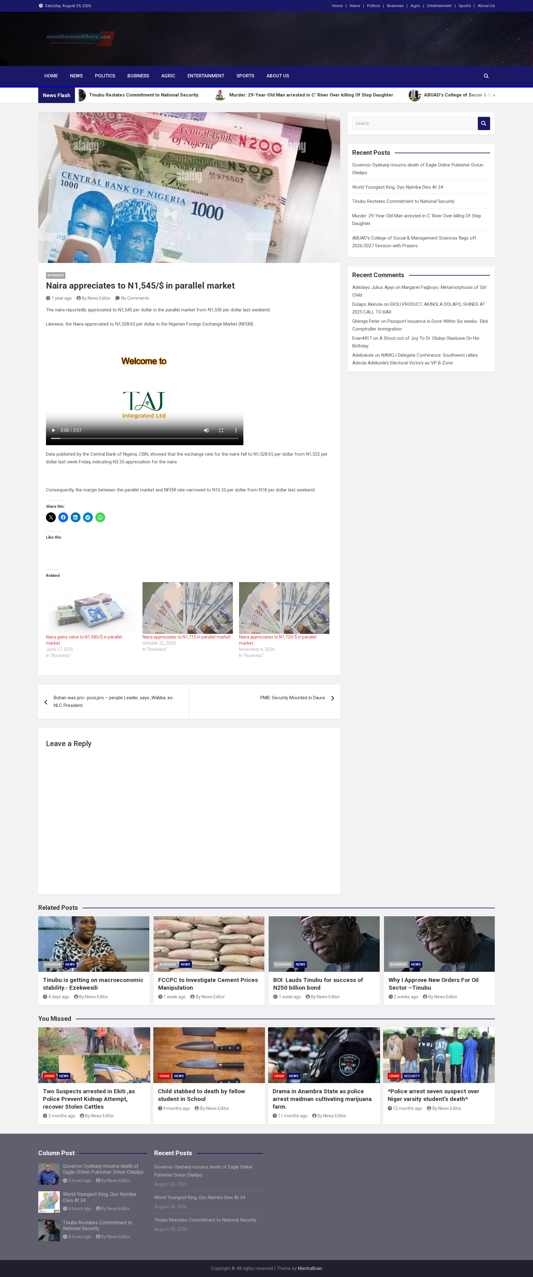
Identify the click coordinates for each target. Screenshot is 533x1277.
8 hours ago (79, 1236)
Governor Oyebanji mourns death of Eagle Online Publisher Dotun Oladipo (103, 1169)
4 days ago (58, 996)
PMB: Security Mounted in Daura (292, 697)
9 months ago (176, 1108)
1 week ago (174, 996)
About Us (486, 5)
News (355, 5)
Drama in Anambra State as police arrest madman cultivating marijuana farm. (322, 1099)
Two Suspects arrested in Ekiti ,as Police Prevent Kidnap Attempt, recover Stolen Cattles (89, 1099)
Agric (415, 5)
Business (395, 5)
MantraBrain (310, 1268)
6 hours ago (79, 1208)
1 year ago (62, 298)
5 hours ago (79, 1180)
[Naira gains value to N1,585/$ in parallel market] (91, 608)
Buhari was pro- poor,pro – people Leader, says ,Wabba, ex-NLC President (114, 701)
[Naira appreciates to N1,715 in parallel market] (188, 608)
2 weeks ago (406, 996)
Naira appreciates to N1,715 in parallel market (187, 636)
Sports (465, 5)
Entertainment (439, 5)
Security (412, 1076)
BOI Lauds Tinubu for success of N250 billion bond (318, 983)
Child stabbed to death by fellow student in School (201, 1095)
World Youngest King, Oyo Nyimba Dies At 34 (397, 187)
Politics (373, 5)
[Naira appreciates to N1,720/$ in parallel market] (284, 608)
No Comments (135, 298)
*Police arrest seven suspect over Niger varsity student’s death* (433, 1095)
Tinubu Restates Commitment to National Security (403, 201)
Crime (49, 1076)
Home (337, 5)
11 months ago (293, 1115)
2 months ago (61, 1115)
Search (484, 123)
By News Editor (96, 298)
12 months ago (407, 1108)
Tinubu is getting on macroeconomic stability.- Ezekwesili (93, 983)
